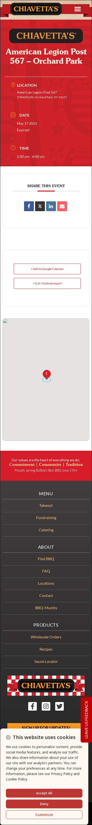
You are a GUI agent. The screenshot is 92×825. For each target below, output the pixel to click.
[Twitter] (59, 706)
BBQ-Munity (46, 607)
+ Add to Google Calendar (47, 269)
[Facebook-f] (32, 706)
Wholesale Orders (46, 636)
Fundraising (46, 517)
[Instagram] (46, 706)
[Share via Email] (62, 206)
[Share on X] (40, 206)
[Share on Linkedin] (51, 206)
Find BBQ (46, 558)
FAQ (46, 571)
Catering (46, 529)
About (46, 547)
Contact (46, 595)
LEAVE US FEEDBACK (86, 720)
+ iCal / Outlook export (47, 283)
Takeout (46, 505)
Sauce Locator (46, 661)
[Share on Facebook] (29, 206)
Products (46, 625)
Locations (46, 583)
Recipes (46, 649)
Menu (46, 493)
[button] (77, 9)
